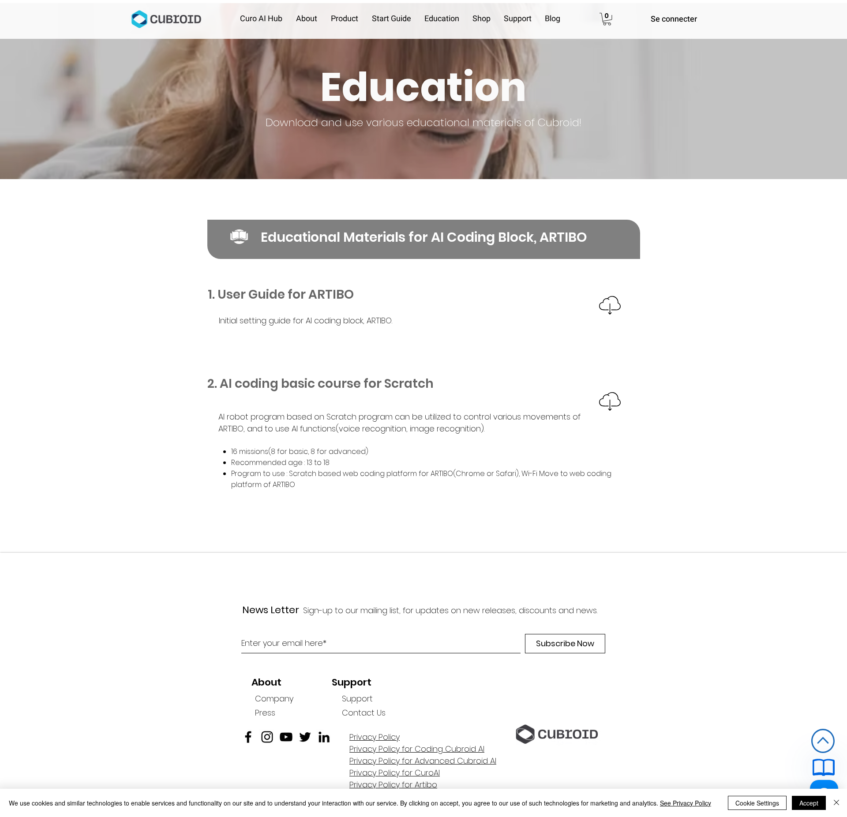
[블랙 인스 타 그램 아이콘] (267, 737)
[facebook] (248, 737)
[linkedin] (324, 737)
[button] (309, 19)
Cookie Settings (757, 802)
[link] (607, 19)
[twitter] (305, 737)
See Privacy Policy (685, 802)
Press (265, 712)
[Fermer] (836, 803)
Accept (808, 802)
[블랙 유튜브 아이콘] (286, 737)
